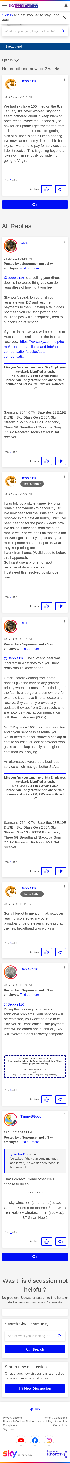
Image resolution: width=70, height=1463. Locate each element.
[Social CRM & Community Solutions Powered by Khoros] (57, 1454)
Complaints (10, 1425)
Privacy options (12, 1417)
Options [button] (7, 60)
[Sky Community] (24, 6)
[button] (64, 79)
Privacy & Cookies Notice (18, 1421)
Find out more (29, 268)
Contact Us (60, 1425)
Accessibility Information (52, 1421)
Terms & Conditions (55, 1417)
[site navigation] (4, 6)
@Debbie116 (14, 278)
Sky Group (9, 1429)
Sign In (65, 6)
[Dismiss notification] (65, 18)
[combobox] (32, 31)
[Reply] (60, 189)
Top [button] (37, 1409)
